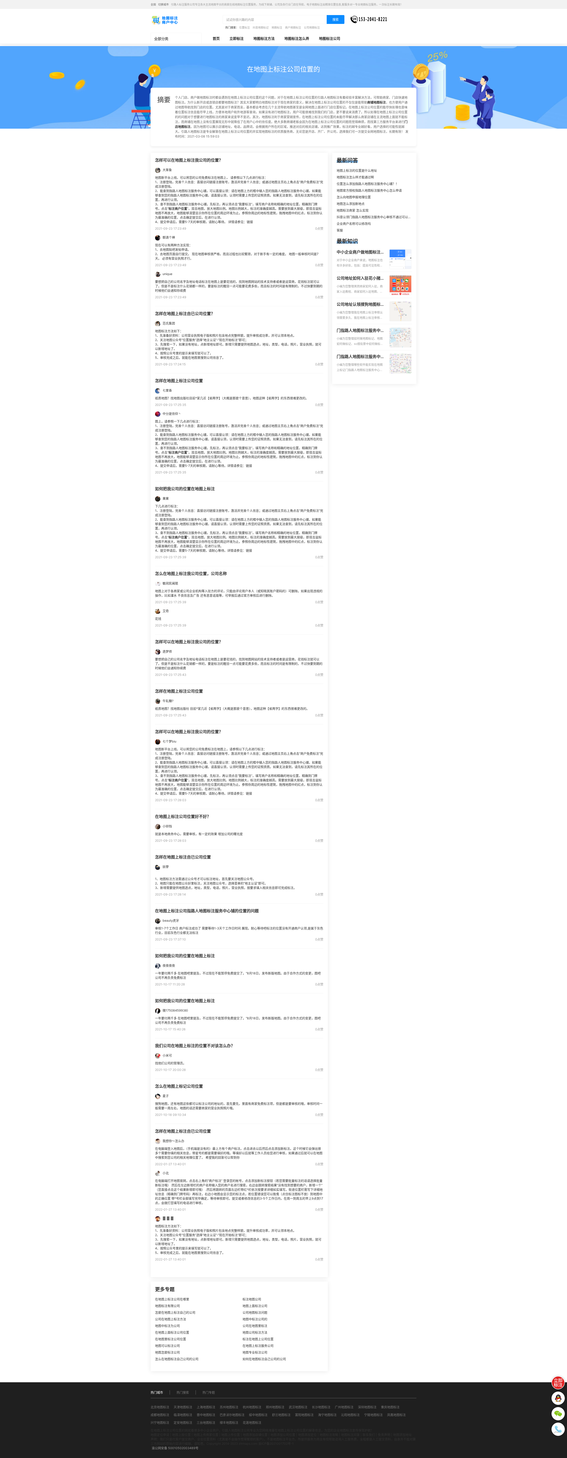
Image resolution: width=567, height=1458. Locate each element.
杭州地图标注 (252, 1407)
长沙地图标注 (321, 1407)
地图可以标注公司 (167, 1345)
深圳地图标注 (367, 1407)
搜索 (335, 19)
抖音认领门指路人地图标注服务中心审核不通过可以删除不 (377, 217)
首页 (216, 38)
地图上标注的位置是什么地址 (357, 170)
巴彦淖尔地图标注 (232, 1415)
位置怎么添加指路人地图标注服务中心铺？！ (368, 184)
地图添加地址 (402, 1435)
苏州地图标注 (229, 1407)
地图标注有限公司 (167, 1306)
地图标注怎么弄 (296, 38)
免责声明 (384, 1435)
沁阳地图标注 (350, 1415)
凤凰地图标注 (396, 1415)
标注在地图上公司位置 (258, 1339)
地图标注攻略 (329, 1435)
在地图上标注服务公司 (258, 1345)
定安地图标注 (183, 1422)
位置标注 (244, 27)
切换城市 (163, 4)
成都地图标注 (160, 1415)
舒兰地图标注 (281, 1415)
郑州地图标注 (275, 1407)
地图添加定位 (307, 1435)
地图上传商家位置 (206, 1435)
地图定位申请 (160, 1435)
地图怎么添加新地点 (351, 204)
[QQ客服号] (558, 1398)
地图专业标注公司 (255, 1352)
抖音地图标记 (261, 27)
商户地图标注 (293, 27)
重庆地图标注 (390, 1407)
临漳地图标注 (183, 1415)
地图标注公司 (329, 38)
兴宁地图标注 (160, 1422)
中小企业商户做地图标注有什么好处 (360, 252)
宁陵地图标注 (373, 1415)
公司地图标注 (312, 27)
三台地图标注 (206, 1422)
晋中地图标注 (206, 1415)
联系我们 (369, 1435)
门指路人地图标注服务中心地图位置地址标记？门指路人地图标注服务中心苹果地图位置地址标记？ (360, 357)
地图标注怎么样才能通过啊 (355, 177)
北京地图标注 (160, 1407)
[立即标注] (558, 1382)
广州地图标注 (344, 1407)
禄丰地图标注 (229, 1422)
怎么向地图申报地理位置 (354, 197)
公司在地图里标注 (255, 1326)
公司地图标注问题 (255, 1312)
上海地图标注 (206, 1407)
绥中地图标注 (258, 1415)
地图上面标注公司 (255, 1306)
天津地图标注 (183, 1407)
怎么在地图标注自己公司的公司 (176, 1359)
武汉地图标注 (298, 1407)
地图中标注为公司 (167, 1326)
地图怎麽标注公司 (167, 1352)
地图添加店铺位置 (255, 1435)
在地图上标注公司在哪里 (172, 1299)
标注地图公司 (252, 1299)
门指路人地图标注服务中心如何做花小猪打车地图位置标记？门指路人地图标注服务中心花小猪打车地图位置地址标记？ (360, 330)
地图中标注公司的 (255, 1319)
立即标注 (236, 38)
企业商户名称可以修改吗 (354, 223)
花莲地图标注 (252, 1422)
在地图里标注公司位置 (170, 1339)
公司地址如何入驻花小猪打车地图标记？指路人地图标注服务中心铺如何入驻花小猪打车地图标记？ (360, 278)
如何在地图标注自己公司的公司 (264, 1359)
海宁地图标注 (327, 1415)
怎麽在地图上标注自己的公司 (175, 1312)
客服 (340, 230)
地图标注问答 (350, 1435)
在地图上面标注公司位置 (172, 1332)
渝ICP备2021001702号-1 (276, 1443)
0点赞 (319, 228)
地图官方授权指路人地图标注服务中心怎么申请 (369, 190)
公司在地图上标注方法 (170, 1319)
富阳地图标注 (304, 1415)
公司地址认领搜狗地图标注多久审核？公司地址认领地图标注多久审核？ (360, 304)
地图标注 (277, 27)
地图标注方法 (264, 38)
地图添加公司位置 (282, 1435)
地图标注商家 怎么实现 (353, 210)
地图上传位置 (230, 1435)
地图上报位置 (181, 1435)
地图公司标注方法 (255, 1332)
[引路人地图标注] (165, 19)
